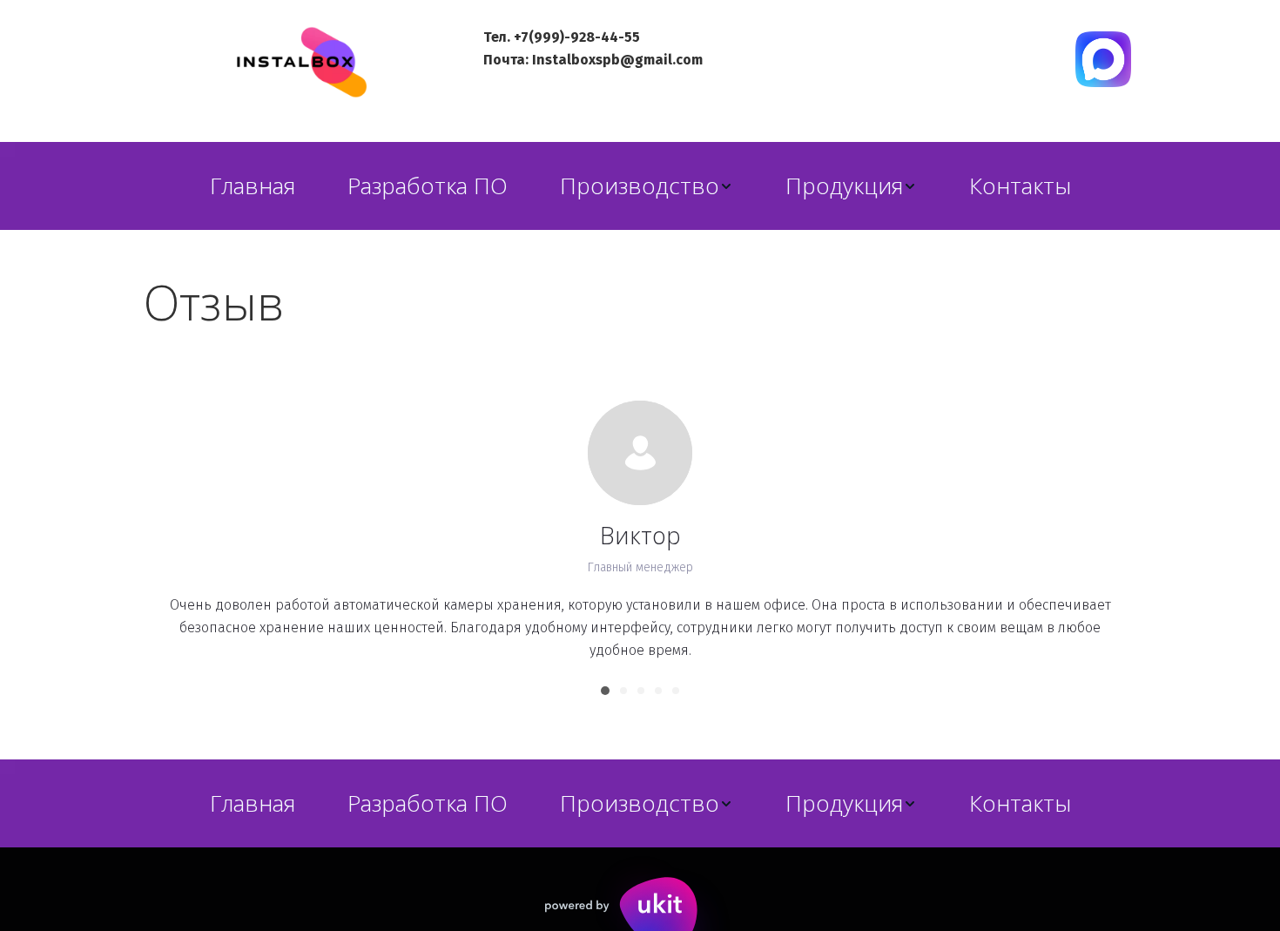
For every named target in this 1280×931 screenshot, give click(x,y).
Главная (252, 185)
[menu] (640, 186)
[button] (646, 186)
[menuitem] (252, 186)
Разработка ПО (427, 185)
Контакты (1020, 185)
